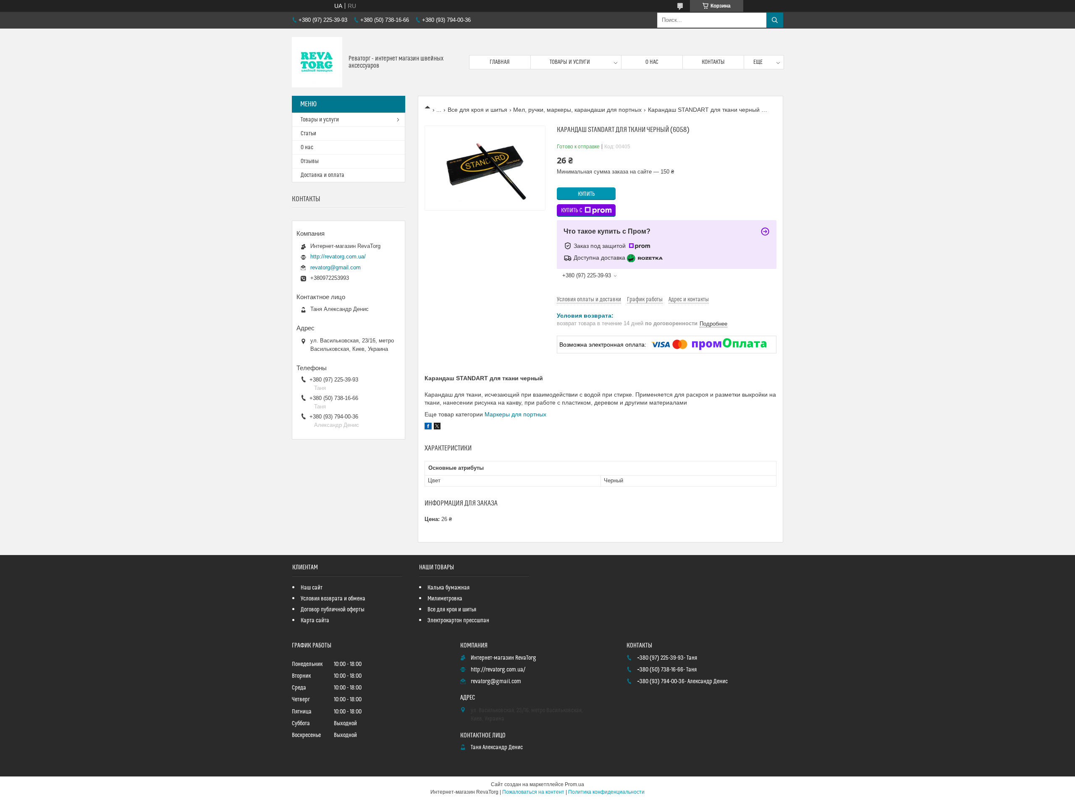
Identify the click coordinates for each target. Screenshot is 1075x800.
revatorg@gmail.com (335, 267)
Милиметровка (444, 598)
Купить (586, 194)
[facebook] (428, 427)
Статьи (308, 133)
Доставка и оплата (322, 175)
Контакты (713, 62)
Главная (500, 62)
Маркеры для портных (515, 414)
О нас (651, 62)
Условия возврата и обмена (333, 598)
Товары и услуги (570, 62)
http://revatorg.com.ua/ (338, 256)
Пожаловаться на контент (533, 792)
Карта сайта (315, 620)
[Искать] (774, 20)
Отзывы (310, 161)
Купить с (571, 210)
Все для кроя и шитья (477, 109)
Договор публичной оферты (332, 609)
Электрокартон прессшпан (458, 620)
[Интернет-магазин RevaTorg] (317, 62)
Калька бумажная (448, 587)
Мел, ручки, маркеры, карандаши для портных (577, 109)
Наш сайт (311, 587)
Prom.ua (574, 784)
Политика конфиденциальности (606, 792)
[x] (437, 427)
